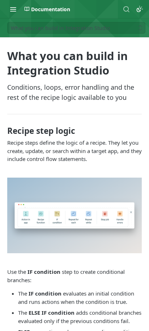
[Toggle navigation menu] (13, 9)
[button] (74, 215)
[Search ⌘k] (126, 9)
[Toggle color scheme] (139, 9)
